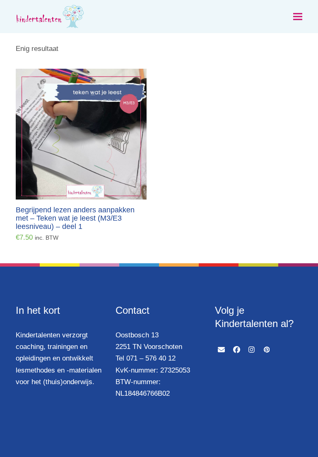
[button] (297, 16)
